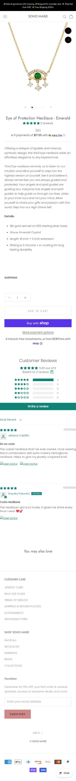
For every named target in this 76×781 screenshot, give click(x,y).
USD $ (36, 733)
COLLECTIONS (13, 665)
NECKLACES (11, 646)
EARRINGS (10, 653)
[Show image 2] (36, 107)
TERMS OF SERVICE (16, 600)
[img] (8, 430)
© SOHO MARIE (38, 741)
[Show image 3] (40, 107)
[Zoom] (68, 31)
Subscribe (17, 714)
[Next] (50, 107)
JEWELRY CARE (13, 587)
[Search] (64, 16)
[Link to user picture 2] (29, 470)
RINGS (8, 659)
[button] (31, 123)
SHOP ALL (10, 640)
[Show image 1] (32, 107)
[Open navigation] (5, 16)
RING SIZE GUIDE (14, 594)
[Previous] (25, 107)
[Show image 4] (44, 107)
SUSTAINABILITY (14, 613)
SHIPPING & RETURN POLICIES (22, 606)
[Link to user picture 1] (9, 470)
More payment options (38, 332)
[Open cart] (71, 16)
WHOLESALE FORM (15, 619)
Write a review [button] (38, 406)
